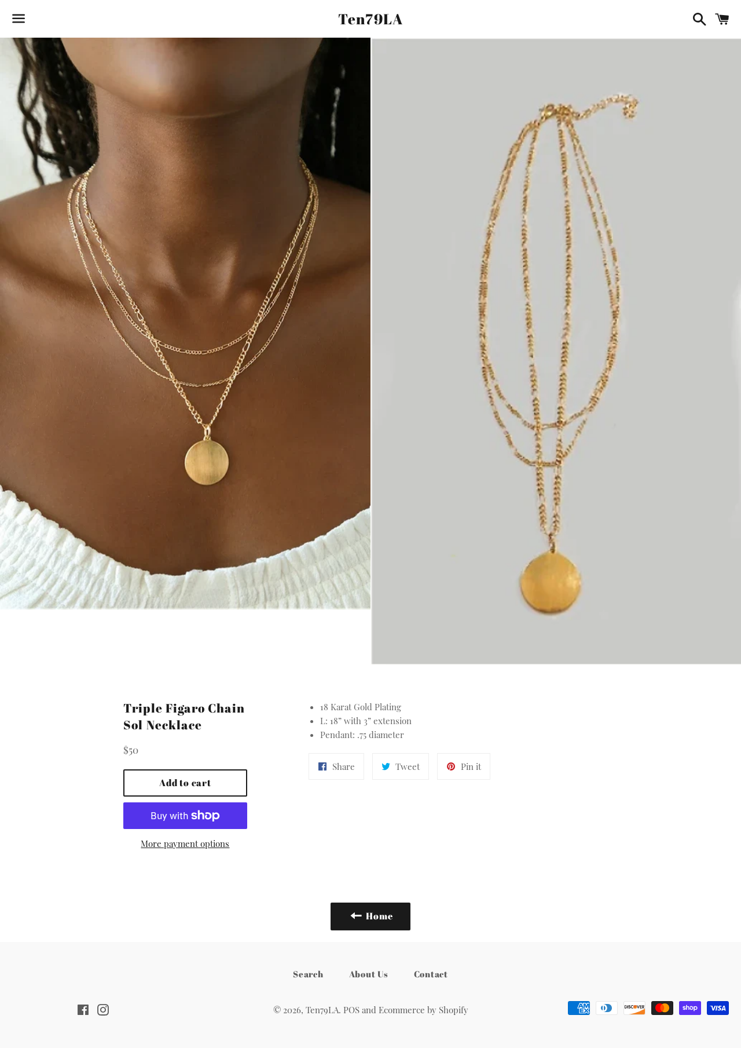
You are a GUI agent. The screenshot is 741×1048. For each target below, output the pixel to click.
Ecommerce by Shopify (423, 1010)
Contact (431, 974)
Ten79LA (370, 18)
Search (308, 974)
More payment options (185, 843)
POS (351, 1010)
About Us (368, 974)
